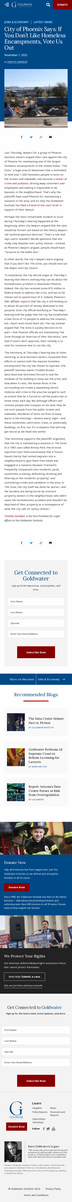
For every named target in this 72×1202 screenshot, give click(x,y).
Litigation (37, 1107)
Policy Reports (40, 1112)
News (53, 1107)
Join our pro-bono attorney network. (23, 985)
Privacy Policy (53, 1188)
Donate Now (17, 887)
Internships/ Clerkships (39, 1120)
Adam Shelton (39, 766)
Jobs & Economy (16, 22)
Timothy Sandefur (17, 61)
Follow (35, 1128)
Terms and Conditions (36, 1195)
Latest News (43, 22)
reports (25, 301)
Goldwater (38, 799)
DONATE (62, 4)
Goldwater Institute (43, 727)
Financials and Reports (57, 1113)
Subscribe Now (36, 652)
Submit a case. (25, 976)
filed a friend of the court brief (39, 205)
